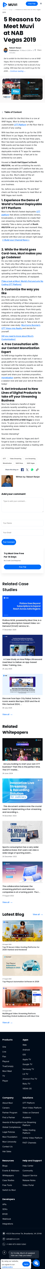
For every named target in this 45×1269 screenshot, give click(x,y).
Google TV (27, 1064)
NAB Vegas (31, 463)
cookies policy (7, 1267)
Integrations (7, 1224)
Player (5, 1081)
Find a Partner (8, 1117)
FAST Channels (29, 1142)
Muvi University (9, 1141)
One (4, 1047)
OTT (4, 458)
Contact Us (7, 1146)
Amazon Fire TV (30, 1079)
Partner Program (9, 1112)
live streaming (30, 458)
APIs (4, 1204)
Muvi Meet (7, 1071)
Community (28, 1170)
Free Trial (31, 4)
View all (5, 714)
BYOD (5, 1214)
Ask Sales (6, 1151)
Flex (4, 1056)
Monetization (7, 463)
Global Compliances (11, 1127)
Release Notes (29, 1180)
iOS (24, 1054)
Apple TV (27, 1059)
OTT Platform (20, 124)
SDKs (4, 1209)
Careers (5, 1107)
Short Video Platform (32, 1107)
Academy (27, 1117)
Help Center (28, 1166)
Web (25, 1045)
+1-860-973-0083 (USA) (16, 1244)
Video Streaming (15, 458)
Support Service (30, 1175)
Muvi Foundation (9, 1137)
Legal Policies (8, 1132)
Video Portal (28, 1185)
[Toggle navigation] (41, 3)
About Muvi (7, 1103)
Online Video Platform (32, 1138)
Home (4, 9)
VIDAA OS (27, 1088)
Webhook (6, 1219)
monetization (7, 377)
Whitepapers (8, 1175)
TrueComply (7, 1066)
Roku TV (26, 1083)
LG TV (25, 1074)
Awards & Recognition (12, 1122)
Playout (5, 1061)
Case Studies (8, 1180)
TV (3, 1076)
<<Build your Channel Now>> (16, 240)
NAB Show (19, 463)
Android (26, 1049)
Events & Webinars (10, 1170)
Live (4, 1051)
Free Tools (7, 1185)
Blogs (10, 9)
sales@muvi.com (12, 1239)
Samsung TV (28, 1069)
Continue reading (18, 71)
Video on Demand (31, 1112)
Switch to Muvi (9, 1190)
